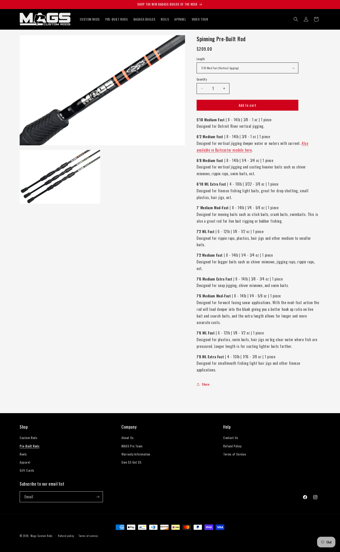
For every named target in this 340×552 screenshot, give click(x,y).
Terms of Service (234, 454)
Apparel (25, 462)
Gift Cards (27, 470)
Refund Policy (232, 445)
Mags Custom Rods (42, 536)
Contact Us (230, 437)
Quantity (202, 79)
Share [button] (206, 384)
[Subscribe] (98, 496)
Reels (23, 454)
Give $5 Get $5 (131, 462)
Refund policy (66, 536)
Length (201, 59)
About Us (127, 437)
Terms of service (88, 536)
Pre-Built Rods (29, 445)
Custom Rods (28, 437)
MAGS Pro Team (131, 445)
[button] (296, 19)
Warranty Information (135, 454)
